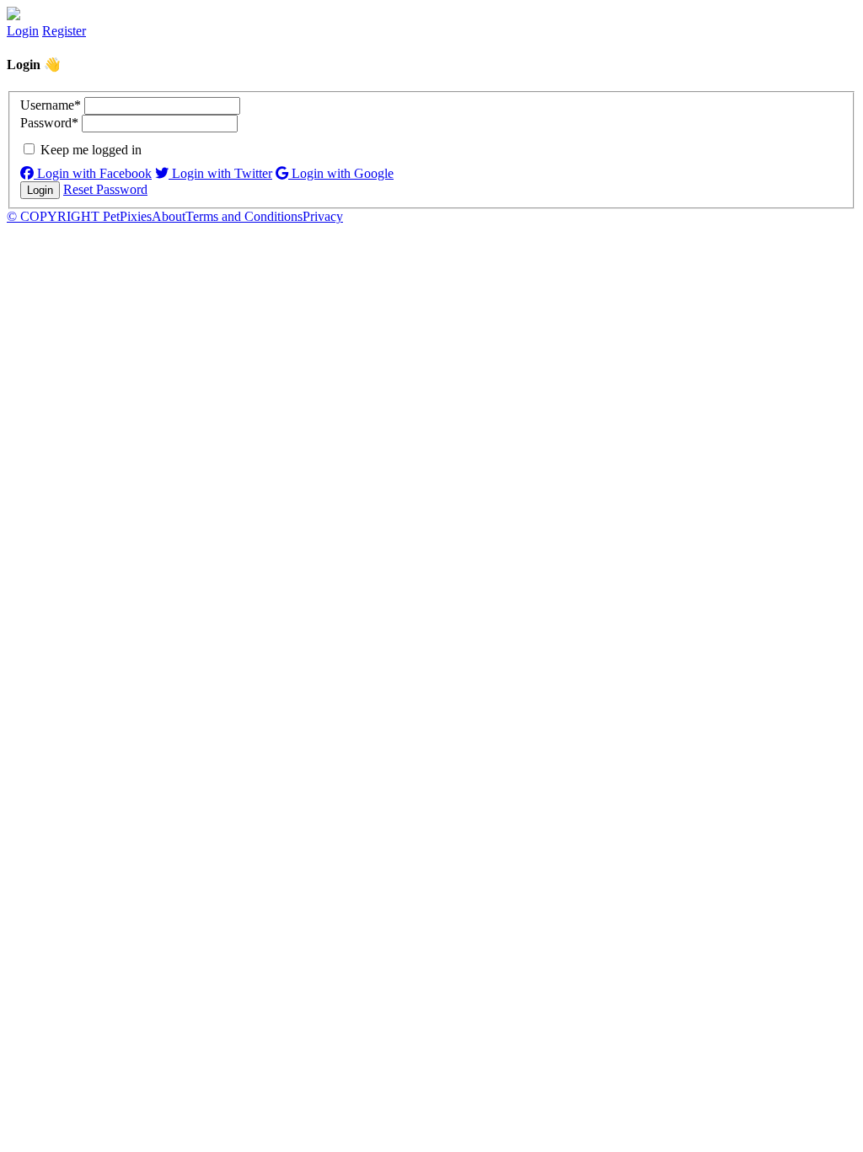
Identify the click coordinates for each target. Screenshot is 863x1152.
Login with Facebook (93, 173)
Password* (49, 123)
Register (64, 31)
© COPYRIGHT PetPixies (79, 216)
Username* (50, 105)
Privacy (323, 216)
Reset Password (105, 189)
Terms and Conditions (244, 216)
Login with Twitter (220, 173)
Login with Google (341, 173)
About (168, 216)
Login (23, 31)
